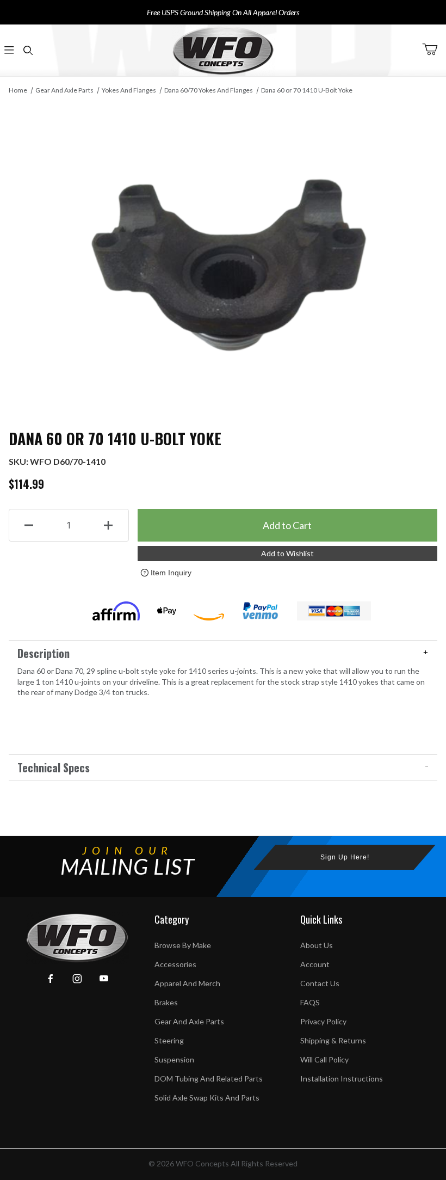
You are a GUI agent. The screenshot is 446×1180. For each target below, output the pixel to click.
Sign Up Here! (344, 857)
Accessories (175, 964)
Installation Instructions (341, 1078)
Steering (169, 1040)
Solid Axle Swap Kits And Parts (206, 1097)
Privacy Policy (323, 1021)
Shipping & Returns (333, 1040)
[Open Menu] (9, 50)
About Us (316, 945)
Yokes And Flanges (129, 90)
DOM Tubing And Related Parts (208, 1078)
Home (18, 90)
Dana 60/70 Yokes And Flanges (208, 90)
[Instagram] (77, 978)
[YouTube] (104, 978)
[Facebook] (50, 978)
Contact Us (319, 983)
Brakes (166, 1002)
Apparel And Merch (187, 983)
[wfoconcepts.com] (223, 50)
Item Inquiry (171, 572)
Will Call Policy (324, 1059)
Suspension (174, 1059)
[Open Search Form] (27, 50)
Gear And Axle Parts (64, 90)
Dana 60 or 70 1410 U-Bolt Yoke (306, 90)
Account (315, 964)
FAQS (310, 1002)
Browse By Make (182, 945)
